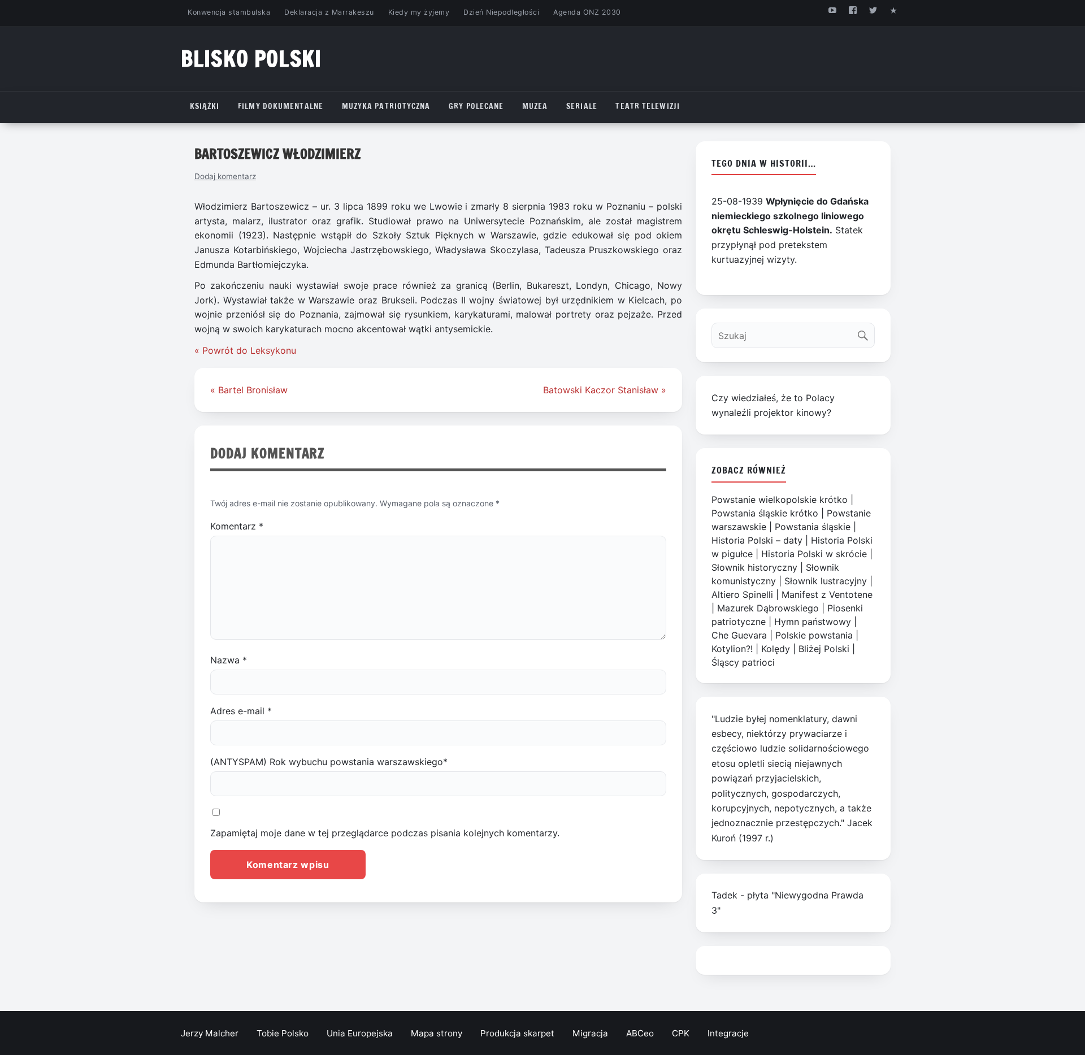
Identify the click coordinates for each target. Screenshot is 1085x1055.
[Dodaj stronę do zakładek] (894, 10)
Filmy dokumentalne (280, 106)
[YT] (832, 10)
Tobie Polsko (283, 1033)
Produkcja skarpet (517, 1033)
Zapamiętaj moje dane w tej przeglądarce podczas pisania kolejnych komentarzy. (384, 833)
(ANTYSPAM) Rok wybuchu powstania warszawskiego (329, 761)
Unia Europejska (360, 1033)
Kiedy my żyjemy (419, 12)
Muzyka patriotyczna (386, 106)
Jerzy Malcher (209, 1033)
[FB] (852, 10)
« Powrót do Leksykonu (245, 350)
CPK (680, 1033)
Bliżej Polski (823, 648)
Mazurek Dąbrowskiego (768, 608)
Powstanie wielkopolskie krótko (779, 499)
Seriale (581, 106)
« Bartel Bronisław (249, 390)
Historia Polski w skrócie (814, 553)
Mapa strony (436, 1033)
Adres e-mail (241, 711)
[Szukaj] (865, 332)
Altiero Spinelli (742, 594)
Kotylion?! (732, 648)
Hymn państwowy (812, 621)
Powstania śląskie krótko (764, 513)
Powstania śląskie (812, 526)
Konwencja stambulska (229, 12)
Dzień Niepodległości (501, 12)
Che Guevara (739, 635)
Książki (205, 106)
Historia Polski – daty (756, 540)
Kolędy (775, 648)
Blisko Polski (251, 58)
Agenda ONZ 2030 (587, 12)
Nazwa (228, 660)
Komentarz (236, 526)
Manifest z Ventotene (827, 594)
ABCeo (640, 1033)
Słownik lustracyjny (825, 581)
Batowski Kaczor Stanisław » (604, 390)
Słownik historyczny (754, 567)
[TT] (873, 10)
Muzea (535, 106)
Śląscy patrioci (743, 662)
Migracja (590, 1033)
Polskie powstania (814, 635)
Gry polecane (476, 106)
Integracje (728, 1033)
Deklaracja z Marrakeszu (329, 12)
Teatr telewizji (647, 106)
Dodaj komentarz (225, 176)
